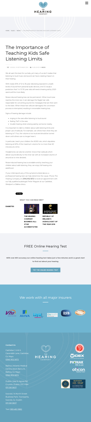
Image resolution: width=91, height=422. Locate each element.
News (43, 67)
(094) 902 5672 (28, 179)
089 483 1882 (16, 409)
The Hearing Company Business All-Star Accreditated (31, 221)
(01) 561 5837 (11, 387)
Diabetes (10, 206)
